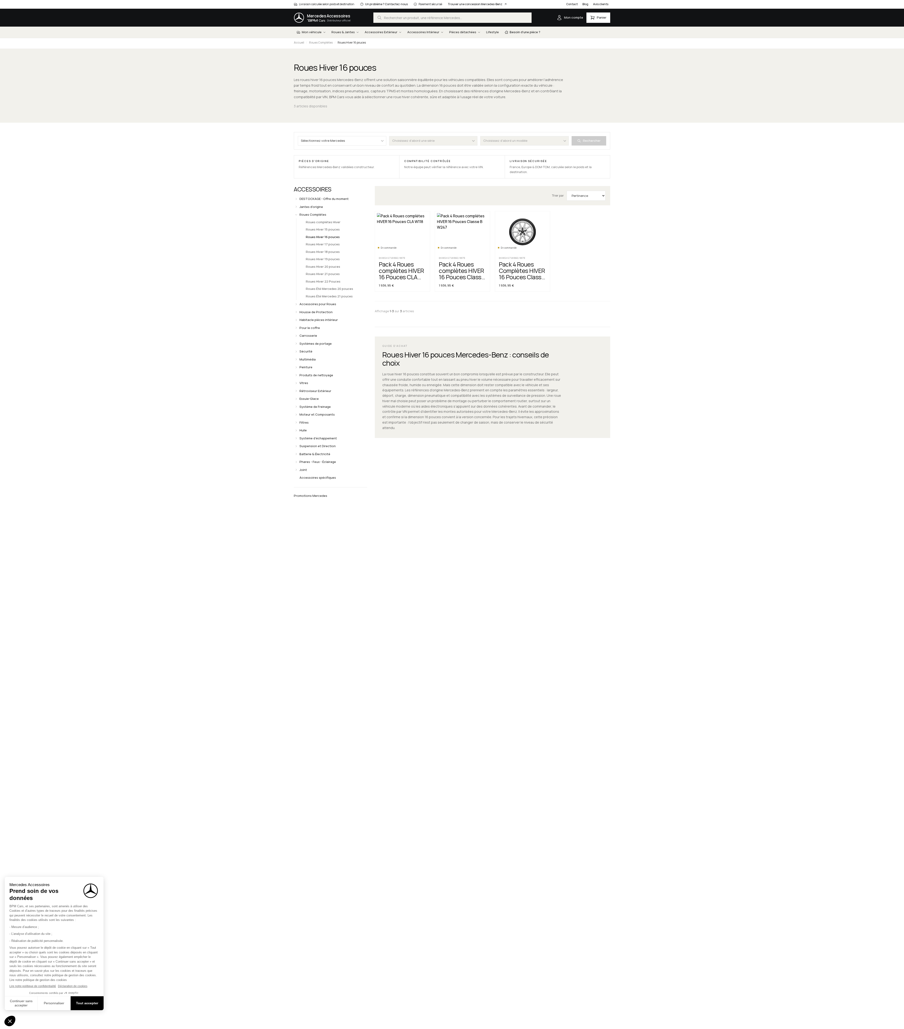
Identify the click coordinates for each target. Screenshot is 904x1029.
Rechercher (592, 140)
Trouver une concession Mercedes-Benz (475, 4)
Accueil (299, 43)
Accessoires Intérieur (423, 32)
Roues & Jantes (343, 32)
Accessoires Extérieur (381, 32)
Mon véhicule (312, 32)
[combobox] (452, 17)
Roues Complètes (321, 43)
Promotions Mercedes (310, 496)
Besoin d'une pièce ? (525, 32)
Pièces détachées (462, 32)
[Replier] (296, 214)
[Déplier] (296, 199)
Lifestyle (492, 32)
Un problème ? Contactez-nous (386, 4)
